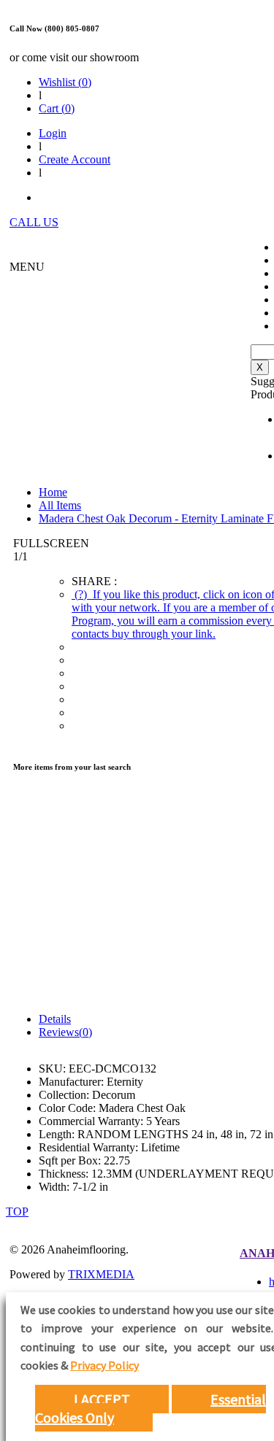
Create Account (74, 159)
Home (53, 492)
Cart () (57, 108)
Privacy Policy (104, 1365)
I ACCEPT (102, 1399)
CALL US (33, 222)
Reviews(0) (65, 1032)
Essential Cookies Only (150, 1408)
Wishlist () (65, 82)
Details (55, 1019)
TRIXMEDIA (101, 1274)
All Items (60, 505)
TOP (17, 1211)
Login (52, 133)
